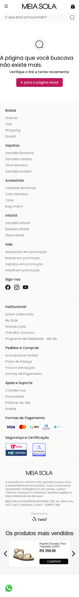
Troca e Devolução (20, 367)
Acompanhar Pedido (21, 355)
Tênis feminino (16, 165)
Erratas (10, 409)
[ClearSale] (39, 449)
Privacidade (14, 396)
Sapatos (12, 145)
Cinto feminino (16, 194)
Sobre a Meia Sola (19, 314)
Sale (9, 244)
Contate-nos (15, 390)
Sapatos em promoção (24, 264)
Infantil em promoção (22, 270)
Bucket (10, 136)
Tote (8, 124)
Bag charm (14, 206)
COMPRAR (54, 561)
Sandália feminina (19, 153)
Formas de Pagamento (23, 374)
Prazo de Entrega (18, 361)
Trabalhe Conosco (20, 332)
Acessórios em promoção (26, 252)
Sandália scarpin (18, 171)
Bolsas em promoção (22, 258)
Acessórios (14, 180)
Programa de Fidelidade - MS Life (31, 339)
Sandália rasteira (18, 159)
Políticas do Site (17, 402)
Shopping (12, 130)
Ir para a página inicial (39, 82)
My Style (11, 320)
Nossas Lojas (15, 326)
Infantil (11, 215)
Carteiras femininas (20, 188)
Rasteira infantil (17, 229)
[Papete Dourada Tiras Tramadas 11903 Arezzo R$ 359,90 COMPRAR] (24, 562)
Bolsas (10, 110)
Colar (9, 200)
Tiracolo (11, 118)
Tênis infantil (14, 235)
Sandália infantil (17, 223)
